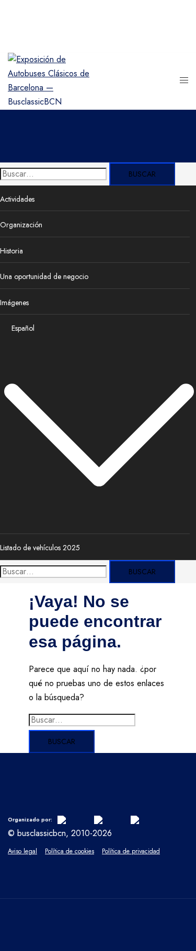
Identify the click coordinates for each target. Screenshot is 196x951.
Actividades (17, 199)
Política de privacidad (131, 851)
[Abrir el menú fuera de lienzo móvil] (184, 81)
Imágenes (14, 302)
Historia (11, 251)
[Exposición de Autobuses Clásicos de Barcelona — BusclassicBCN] (53, 102)
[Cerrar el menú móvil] (178, 18)
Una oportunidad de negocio (44, 276)
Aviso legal (22, 851)
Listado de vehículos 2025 (40, 547)
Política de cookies (69, 851)
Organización (21, 224)
